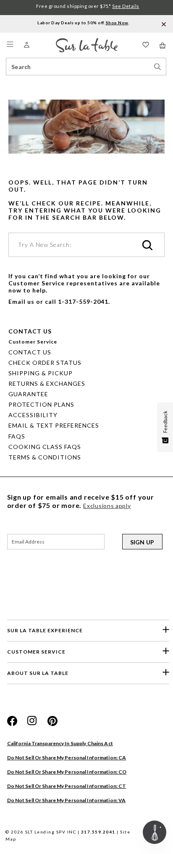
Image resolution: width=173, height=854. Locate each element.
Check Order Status (44, 362)
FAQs (16, 436)
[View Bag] (163, 45)
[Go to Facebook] (12, 721)
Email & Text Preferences (53, 425)
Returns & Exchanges (46, 383)
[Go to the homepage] (87, 41)
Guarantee (28, 394)
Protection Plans (41, 404)
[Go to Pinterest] (52, 721)
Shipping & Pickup (40, 373)
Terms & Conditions (44, 457)
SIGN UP (142, 542)
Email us (21, 301)
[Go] (147, 246)
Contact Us (29, 352)
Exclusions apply (107, 505)
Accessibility (33, 414)
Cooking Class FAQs (44, 446)
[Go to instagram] (32, 721)
